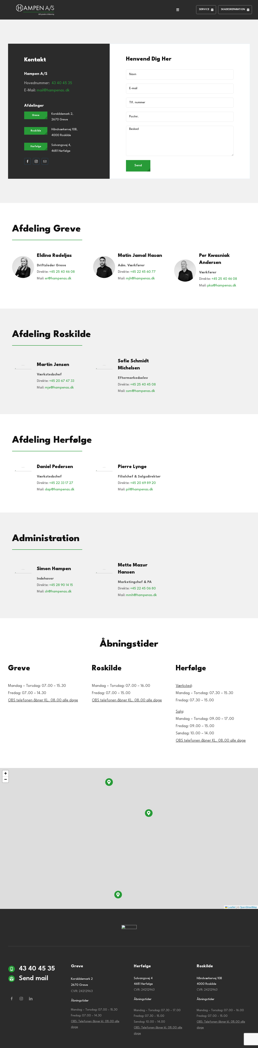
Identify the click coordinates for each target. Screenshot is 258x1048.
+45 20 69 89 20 (143, 483)
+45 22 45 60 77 (143, 272)
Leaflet (231, 907)
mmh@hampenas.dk (141, 595)
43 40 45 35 (62, 83)
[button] (149, 813)
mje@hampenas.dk (59, 387)
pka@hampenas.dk (221, 285)
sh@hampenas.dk (58, 591)
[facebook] (27, 161)
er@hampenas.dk (58, 278)
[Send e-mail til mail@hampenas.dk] (34, 988)
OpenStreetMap (248, 907)
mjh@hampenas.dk (140, 278)
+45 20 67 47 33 (61, 381)
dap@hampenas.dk (59, 489)
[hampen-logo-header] (35, 6)
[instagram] (36, 161)
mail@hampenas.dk (53, 90)
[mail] (45, 161)
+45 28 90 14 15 (61, 585)
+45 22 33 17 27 (61, 483)
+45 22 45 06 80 (143, 588)
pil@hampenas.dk (139, 489)
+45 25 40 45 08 (143, 384)
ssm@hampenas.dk (140, 391)
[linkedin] (30, 998)
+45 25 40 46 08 (62, 272)
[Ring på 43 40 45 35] (34, 970)
